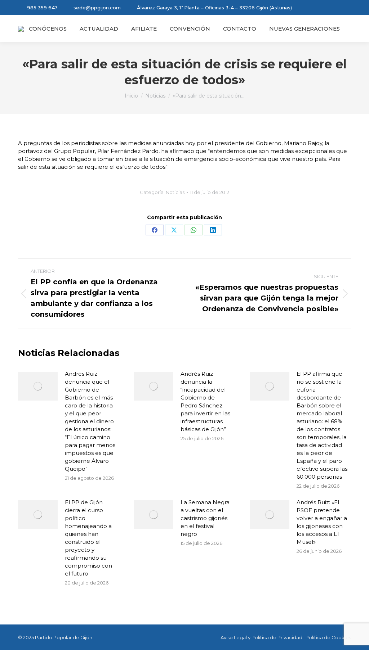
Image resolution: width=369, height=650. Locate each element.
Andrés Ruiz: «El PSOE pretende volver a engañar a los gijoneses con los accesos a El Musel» (322, 522)
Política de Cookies (328, 637)
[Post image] (38, 386)
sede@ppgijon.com (97, 7)
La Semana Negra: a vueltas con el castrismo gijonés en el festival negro (206, 518)
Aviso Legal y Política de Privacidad (261, 637)
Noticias (175, 192)
